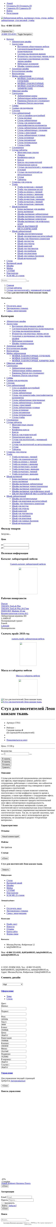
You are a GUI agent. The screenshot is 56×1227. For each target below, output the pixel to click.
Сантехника (17, 93)
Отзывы (10, 929)
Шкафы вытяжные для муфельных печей (31, 491)
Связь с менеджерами (17, 311)
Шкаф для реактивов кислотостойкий (34, 236)
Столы (10, 261)
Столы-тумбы (23, 145)
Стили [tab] (10, 999)
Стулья (20, 177)
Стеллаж (16, 110)
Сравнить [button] (6, 767)
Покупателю (12, 273)
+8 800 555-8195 (9, 34)
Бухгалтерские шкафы (22, 71)
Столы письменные (26, 140)
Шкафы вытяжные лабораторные (32, 214)
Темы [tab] (9, 996)
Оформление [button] (7, 991)
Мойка (10, 268)
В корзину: (6, 1059)
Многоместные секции (28, 152)
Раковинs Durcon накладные (30, 103)
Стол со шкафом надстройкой (31, 115)
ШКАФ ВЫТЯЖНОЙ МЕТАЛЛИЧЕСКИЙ (27, 227)
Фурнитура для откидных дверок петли (35, 56)
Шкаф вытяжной (20, 206)
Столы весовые (24, 118)
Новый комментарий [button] (10, 836)
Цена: (4, 1032)
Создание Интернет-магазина (13, 1223)
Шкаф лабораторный (21, 231)
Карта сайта (12, 931)
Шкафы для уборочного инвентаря (33, 238)
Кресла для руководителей (29, 162)
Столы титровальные (27, 142)
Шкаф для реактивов (27, 253)
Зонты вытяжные (25, 211)
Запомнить (9, 1203)
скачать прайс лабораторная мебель (28, 639)
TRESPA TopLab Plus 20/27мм (15, 608)
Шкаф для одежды (25, 243)
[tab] (20, 991)
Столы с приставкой (26, 133)
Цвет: (4, 1003)
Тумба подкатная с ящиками (30, 204)
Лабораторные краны (27, 96)
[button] (6, 758)
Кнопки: (5, 1043)
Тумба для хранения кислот (30, 189)
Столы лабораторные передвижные (33, 128)
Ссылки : (5, 1064)
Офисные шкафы (20, 91)
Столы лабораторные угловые (31, 135)
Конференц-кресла (26, 157)
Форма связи (12, 934)
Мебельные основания (27, 64)
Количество (6, 751)
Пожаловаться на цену (17, 740)
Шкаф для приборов (26, 251)
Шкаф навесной (24, 246)
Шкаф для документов (27, 248)
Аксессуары (17, 44)
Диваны (21, 155)
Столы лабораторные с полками (32, 130)
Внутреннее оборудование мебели (33, 46)
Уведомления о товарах (17, 308)
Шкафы (10, 266)
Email (3, 1197)
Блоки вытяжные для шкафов (31, 209)
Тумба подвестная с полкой (30, 197)
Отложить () (25, 6)
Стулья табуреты (19, 150)
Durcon (4, 603)
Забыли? (13, 1205)
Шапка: (5, 1006)
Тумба (15, 184)
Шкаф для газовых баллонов (30, 256)
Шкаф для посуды (25, 241)
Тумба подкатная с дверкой (30, 201)
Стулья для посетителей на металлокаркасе (29, 173)
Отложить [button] (6, 764)
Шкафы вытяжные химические (31, 219)
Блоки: (4, 1027)
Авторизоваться (17, 1081)
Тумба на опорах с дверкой (29, 192)
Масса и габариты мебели (28, 676)
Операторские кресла (27, 165)
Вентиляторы (18, 73)
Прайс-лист (12, 924)
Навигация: (6, 1038)
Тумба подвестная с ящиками (31, 199)
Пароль (4, 1200)
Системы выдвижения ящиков (31, 54)
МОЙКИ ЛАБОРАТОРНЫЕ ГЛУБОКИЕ (31, 356)
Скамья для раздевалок (22, 108)
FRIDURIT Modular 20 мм (13, 611)
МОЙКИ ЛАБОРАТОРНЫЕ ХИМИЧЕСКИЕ (30, 87)
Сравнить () (25, 8)
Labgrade (5, 626)
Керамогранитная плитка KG (14, 613)
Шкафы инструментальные (30, 234)
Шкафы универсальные (28, 66)
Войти (4, 1206)
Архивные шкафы (20, 68)
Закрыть (5, 870)
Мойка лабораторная (21, 76)
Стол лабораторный (21, 113)
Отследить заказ (14, 306)
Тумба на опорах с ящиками (30, 194)
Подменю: (6, 1054)
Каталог (10, 39)
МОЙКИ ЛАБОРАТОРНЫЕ (30, 83)
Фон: (3, 1016)
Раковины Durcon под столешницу (33, 100)
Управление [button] (7, 1073)
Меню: (4, 1048)
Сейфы (15, 105)
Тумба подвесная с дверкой (30, 187)
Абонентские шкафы (21, 41)
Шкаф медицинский (26, 258)
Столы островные (25, 137)
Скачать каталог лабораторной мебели (28, 564)
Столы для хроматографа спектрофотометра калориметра (32, 124)
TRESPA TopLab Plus (11, 606)
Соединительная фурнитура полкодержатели (30, 50)
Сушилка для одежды (22, 182)
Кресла (20, 160)
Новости (11, 926)
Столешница (18, 147)
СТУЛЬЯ (11, 270)
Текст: (4, 1022)
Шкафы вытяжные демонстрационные (35, 216)
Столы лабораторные (27, 120)
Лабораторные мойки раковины (32, 98)
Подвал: (5, 1011)
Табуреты (21, 179)
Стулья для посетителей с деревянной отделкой (29, 290)
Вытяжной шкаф (14, 263)
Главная (10, 285)
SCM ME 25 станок (15, 275)
